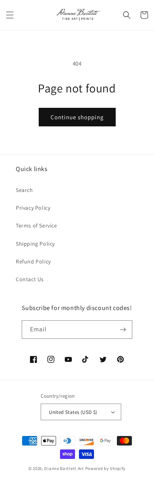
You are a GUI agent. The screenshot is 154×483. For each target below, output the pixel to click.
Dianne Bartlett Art (64, 468)
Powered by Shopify (105, 468)
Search (24, 190)
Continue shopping (77, 117)
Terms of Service (36, 225)
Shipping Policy (35, 243)
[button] (10, 15)
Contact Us (30, 279)
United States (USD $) (73, 412)
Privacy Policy (33, 207)
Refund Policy (33, 261)
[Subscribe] (123, 329)
